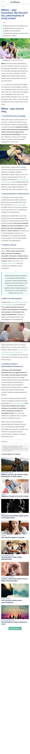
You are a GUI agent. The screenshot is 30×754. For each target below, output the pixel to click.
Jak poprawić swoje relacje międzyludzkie (11, 558)
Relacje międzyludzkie (7, 555)
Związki (3, 6)
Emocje (3, 514)
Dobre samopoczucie (7, 472)
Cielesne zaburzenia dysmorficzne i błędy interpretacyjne (14, 580)
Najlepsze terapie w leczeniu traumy (14, 496)
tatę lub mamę (17, 205)
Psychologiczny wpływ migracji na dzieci (14, 623)
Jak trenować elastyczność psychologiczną (11, 601)
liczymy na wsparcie (17, 403)
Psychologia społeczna (8, 620)
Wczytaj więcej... (15, 628)
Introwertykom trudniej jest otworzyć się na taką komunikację (14, 352)
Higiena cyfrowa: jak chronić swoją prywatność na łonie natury (14, 475)
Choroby (3, 535)
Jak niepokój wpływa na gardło (13, 537)
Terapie (3, 494)
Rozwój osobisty (6, 598)
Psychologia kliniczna (7, 577)
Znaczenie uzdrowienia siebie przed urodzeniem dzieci (14, 517)
